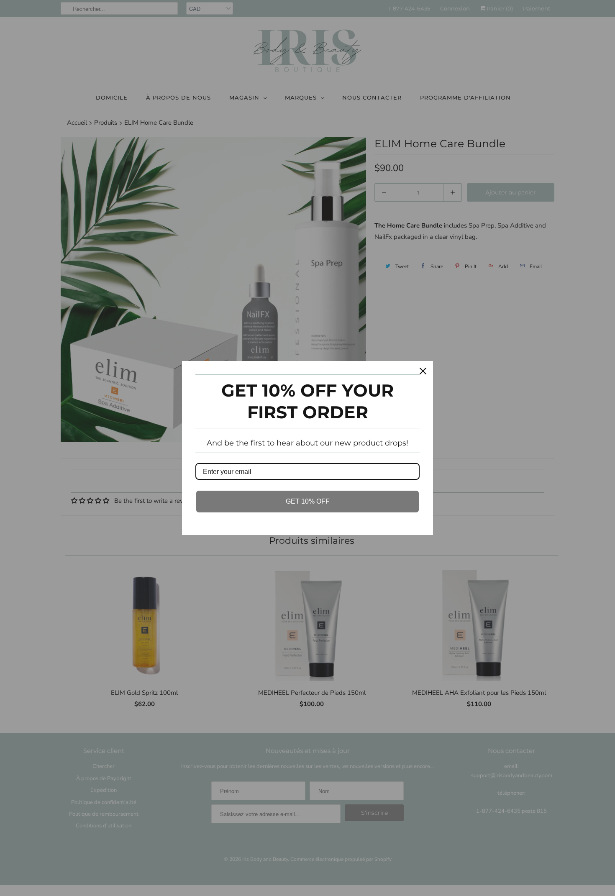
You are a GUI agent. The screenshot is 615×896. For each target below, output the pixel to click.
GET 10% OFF (308, 501)
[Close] (423, 371)
